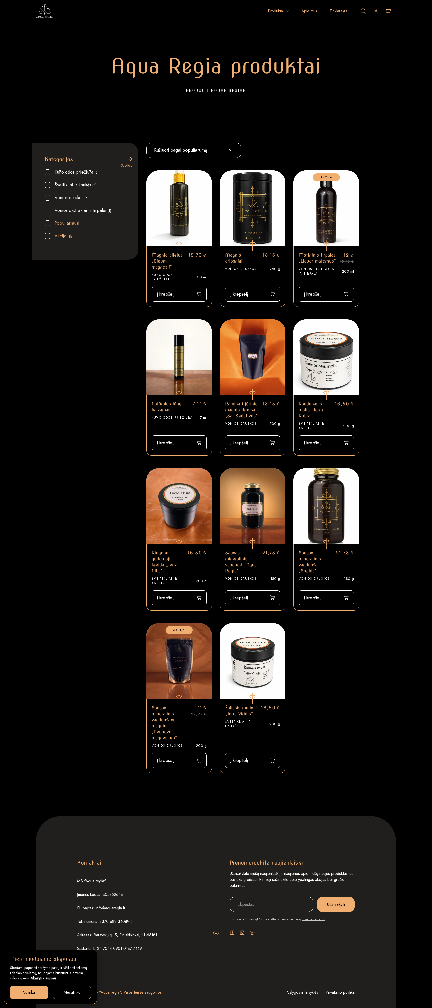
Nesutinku (72, 992)
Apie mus (309, 11)
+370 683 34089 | (116, 921)
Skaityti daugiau (43, 978)
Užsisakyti (336, 904)
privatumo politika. (313, 919)
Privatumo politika (340, 992)
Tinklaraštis (339, 11)
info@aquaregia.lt (110, 908)
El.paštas (243, 893)
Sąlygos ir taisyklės (302, 992)
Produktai (276, 11)
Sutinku (29, 992)
